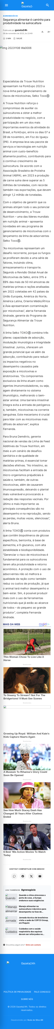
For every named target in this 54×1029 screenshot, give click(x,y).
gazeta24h (21, 30)
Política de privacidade (17, 992)
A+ (49, 32)
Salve (19, 38)
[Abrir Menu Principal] (6, 5)
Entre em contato (33, 945)
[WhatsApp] (14, 876)
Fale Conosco (42, 992)
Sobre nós (27, 999)
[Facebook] (23, 876)
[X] (31, 876)
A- (43, 32)
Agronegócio (10, 16)
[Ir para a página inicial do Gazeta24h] (27, 5)
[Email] (40, 876)
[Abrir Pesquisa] (47, 5)
